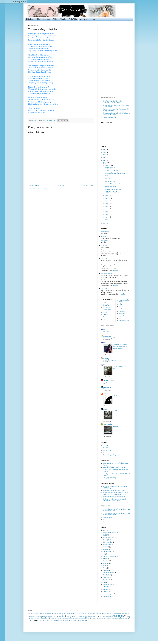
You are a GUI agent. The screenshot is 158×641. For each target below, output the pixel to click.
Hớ (120, 318)
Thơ (53, 120)
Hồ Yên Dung (123, 309)
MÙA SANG (116, 411)
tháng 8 (107, 203)
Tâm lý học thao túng (109, 478)
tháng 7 (107, 206)
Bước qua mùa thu (110, 187)
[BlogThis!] (61, 120)
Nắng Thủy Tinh (34, 618)
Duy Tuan (104, 258)
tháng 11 (107, 195)
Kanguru (105, 549)
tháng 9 (107, 201)
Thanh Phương (107, 310)
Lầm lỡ (115, 395)
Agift (104, 303)
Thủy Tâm (106, 570)
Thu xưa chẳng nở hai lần (112, 189)
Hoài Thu (107, 178)
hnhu (104, 582)
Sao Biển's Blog (108, 380)
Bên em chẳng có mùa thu (112, 184)
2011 (105, 223)
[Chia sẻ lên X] (63, 120)
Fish (104, 519)
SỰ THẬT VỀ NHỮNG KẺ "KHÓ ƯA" (114, 467)
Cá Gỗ (105, 535)
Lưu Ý (95, 616)
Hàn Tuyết (106, 540)
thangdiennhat (107, 596)
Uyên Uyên (122, 316)
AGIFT (105, 394)
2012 (105, 163)
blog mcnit (104, 245)
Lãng (104, 554)
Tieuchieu (122, 313)
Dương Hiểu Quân (108, 537)
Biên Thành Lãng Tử (109, 532)
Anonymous (104, 241)
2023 (105, 149)
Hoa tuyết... (106, 389)
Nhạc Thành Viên (67, 618)
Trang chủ (61, 185)
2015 (105, 155)
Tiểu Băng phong (108, 572)
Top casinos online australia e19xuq (114, 490)
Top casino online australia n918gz (114, 496)
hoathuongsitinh (124, 320)
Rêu (104, 317)
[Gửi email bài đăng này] (58, 120)
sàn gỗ (103, 263)
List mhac (106, 331)
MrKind (105, 558)
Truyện (63, 19)
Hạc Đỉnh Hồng (107, 542)
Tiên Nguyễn (107, 424)
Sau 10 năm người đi (109, 338)
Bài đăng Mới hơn (34, 185)
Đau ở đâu (106, 448)
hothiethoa (106, 587)
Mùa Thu (45, 120)
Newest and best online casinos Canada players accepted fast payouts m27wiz (115, 493)
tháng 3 (107, 214)
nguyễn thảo (105, 232)
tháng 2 (107, 217)
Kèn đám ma (107, 450)
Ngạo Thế (106, 563)
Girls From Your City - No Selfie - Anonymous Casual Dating (113, 102)
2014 (105, 157)
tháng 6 (107, 209)
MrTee (105, 312)
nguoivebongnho (108, 594)
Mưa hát (115, 426)
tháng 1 (107, 220)
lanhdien (106, 358)
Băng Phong (107, 336)
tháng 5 (107, 211)
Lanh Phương (107, 551)
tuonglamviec (105, 236)
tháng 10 (108, 198)
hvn (120, 306)
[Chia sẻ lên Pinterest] (67, 120)
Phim (55, 19)
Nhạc (93, 19)
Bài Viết (35, 613)
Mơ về (106, 176)
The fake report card (109, 522)
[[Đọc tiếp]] (116, 271)
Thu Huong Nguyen (107, 273)
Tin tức (66, 620)
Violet (104, 319)
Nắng (50, 120)
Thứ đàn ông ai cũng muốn (111, 455)
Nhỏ (104, 365)
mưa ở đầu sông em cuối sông (112, 360)
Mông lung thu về (109, 168)
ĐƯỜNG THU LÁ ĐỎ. (111, 170)
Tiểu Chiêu (106, 575)
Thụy (102, 250)
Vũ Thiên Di (106, 307)
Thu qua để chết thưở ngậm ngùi (114, 173)
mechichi (105, 314)
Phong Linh (107, 387)
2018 (105, 152)
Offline (87, 618)
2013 (105, 160)
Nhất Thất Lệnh (78, 618)
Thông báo (123, 618)
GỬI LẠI (105, 382)
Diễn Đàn (29, 19)
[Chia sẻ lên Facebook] (65, 120)
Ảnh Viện (83, 19)
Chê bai (105, 445)
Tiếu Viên (73, 19)
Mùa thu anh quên (110, 181)
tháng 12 (108, 165)
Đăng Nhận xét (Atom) (41, 189)
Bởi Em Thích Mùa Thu (111, 192)
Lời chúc (75, 616)
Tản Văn (101, 618)
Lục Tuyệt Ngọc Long (109, 556)
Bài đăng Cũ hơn (88, 185)
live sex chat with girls (109, 117)
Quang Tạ (106, 305)
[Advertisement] (115, 59)
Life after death (107, 517)
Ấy (103, 452)
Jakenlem (106, 547)
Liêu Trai (69, 616)
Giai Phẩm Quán (43, 19)
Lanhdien (122, 311)
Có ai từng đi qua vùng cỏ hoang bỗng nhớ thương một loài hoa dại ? (120, 346)
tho (117, 618)
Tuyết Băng (106, 577)
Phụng (105, 568)
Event (73, 613)
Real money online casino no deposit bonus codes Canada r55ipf (114, 499)
